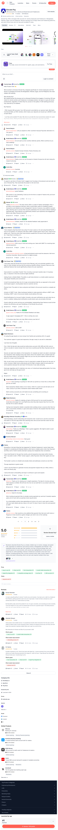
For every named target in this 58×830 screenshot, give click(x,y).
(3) (10, 257)
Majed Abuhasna (8, 334)
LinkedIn (5, 719)
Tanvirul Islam (7, 84)
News (27, 3)
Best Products (12, 3)
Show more (48, 54)
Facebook (5, 716)
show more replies (9, 175)
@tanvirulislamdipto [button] (11, 130)
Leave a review (50, 536)
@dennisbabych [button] (10, 140)
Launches (20, 3)
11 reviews (17, 13)
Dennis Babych (10, 128)
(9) (8, 124)
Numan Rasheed (10, 592)
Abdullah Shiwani (10, 618)
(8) (8, 185)
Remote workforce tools (8, 16)
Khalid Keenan (10, 138)
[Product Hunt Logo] (3, 3)
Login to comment (48, 79)
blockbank (8, 768)
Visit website (51, 11)
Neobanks (26, 16)
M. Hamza (8, 647)
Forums (34, 3)
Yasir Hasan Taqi (8, 261)
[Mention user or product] (4, 78)
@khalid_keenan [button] (10, 151)
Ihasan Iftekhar (8, 227)
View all (28, 673)
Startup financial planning (22, 735)
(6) (8, 237)
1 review (15, 594)
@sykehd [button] (8, 381)
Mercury (7, 729)
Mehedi (6, 179)
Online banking (18, 16)
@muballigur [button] (9, 429)
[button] (39, 25)
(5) (8, 423)
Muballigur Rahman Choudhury (12, 416)
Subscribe (43, 3)
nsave (7, 758)
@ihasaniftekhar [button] (10, 243)
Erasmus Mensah (11, 436)
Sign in (52, 3)
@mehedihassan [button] (10, 191)
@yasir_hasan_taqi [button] (11, 312)
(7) (10, 215)
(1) (10, 145)
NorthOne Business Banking (13, 738)
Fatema (6, 445)
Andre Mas (9, 167)
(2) (10, 134)
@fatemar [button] (8, 481)
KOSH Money (9, 748)
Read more (8, 611)
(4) (10, 433)
